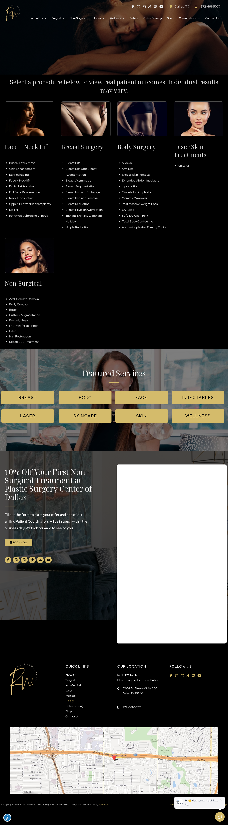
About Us (70, 675)
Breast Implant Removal (82, 198)
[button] (44, 18)
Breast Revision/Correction (84, 210)
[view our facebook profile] (132, 7)
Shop (68, 711)
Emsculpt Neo (18, 320)
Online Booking (74, 706)
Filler (12, 331)
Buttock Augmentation (24, 315)
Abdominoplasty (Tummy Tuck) (144, 227)
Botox (13, 310)
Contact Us (72, 716)
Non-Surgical (73, 685)
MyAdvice (103, 804)
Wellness (70, 695)
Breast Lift (73, 163)
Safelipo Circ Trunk (135, 215)
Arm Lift (127, 169)
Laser (68, 690)
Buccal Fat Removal (22, 163)
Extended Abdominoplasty (140, 180)
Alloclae (127, 163)
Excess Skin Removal (136, 174)
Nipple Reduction (77, 227)
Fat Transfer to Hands (23, 326)
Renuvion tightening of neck (28, 215)
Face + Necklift (19, 180)
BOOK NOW (19, 542)
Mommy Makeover (134, 198)
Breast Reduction (77, 204)
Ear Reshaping (19, 174)
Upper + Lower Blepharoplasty (30, 204)
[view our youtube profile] (161, 7)
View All (183, 166)
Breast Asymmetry (78, 180)
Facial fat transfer (21, 186)
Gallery (69, 701)
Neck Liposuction (21, 198)
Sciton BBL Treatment (24, 342)
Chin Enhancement (22, 169)
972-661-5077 (132, 707)
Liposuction (130, 186)
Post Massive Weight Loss (140, 204)
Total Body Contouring (137, 221)
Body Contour (18, 304)
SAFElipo (128, 210)
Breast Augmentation (80, 186)
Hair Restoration (20, 336)
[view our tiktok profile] (149, 7)
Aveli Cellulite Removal (24, 299)
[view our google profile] (155, 7)
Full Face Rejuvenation (24, 192)
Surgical (70, 680)
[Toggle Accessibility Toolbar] (7, 818)
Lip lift (13, 210)
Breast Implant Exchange (83, 192)
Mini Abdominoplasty (136, 192)
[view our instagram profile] (138, 7)
